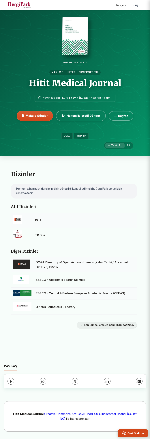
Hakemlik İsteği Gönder (83, 115)
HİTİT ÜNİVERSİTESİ (82, 72)
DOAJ (67, 135)
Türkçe (120, 5)
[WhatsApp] (43, 381)
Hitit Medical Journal (75, 83)
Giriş (135, 5)
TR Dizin (81, 135)
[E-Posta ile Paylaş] (139, 381)
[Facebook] (11, 381)
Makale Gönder (37, 115)
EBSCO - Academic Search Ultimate (60, 280)
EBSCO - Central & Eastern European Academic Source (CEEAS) (80, 293)
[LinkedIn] (107, 381)
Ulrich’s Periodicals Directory (55, 307)
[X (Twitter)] (75, 381)
